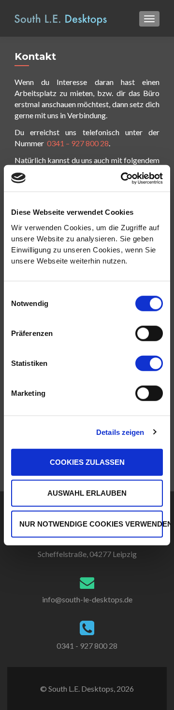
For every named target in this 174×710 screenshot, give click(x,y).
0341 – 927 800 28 (78, 143)
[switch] (149, 333)
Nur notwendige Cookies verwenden (91, 523)
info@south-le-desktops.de (87, 599)
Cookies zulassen (87, 462)
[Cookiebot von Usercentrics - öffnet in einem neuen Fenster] (123, 178)
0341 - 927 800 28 (87, 645)
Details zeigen (120, 432)
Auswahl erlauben (87, 492)
